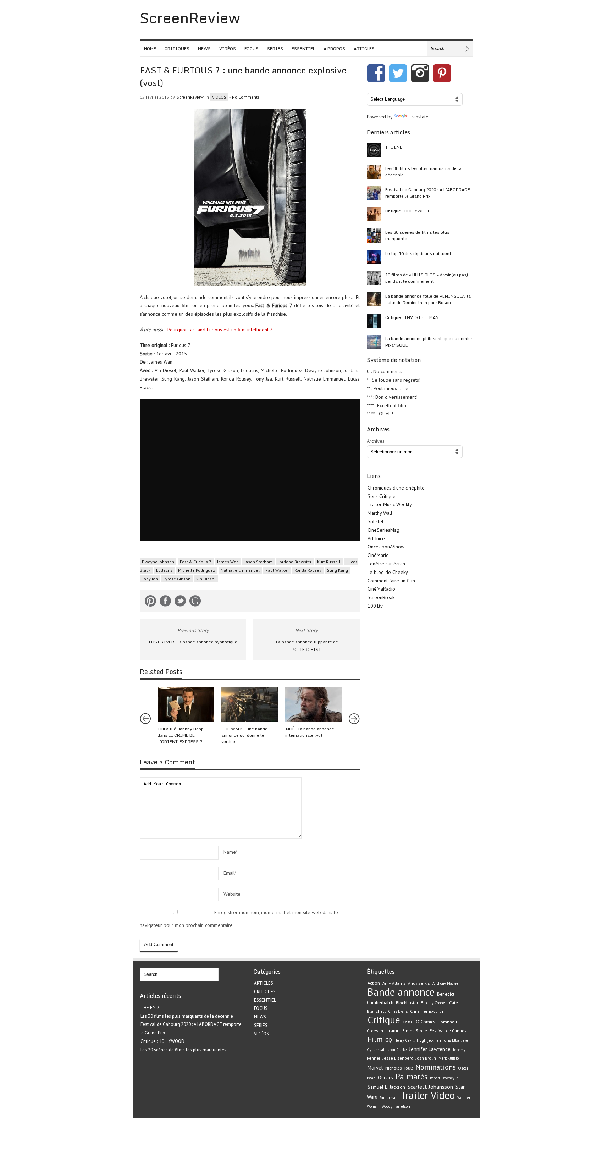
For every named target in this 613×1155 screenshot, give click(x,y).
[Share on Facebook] (165, 602)
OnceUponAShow (386, 546)
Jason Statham (258, 561)
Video (443, 1095)
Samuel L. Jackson (386, 1087)
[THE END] (374, 150)
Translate (419, 117)
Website (232, 894)
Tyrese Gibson (177, 578)
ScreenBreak (381, 597)
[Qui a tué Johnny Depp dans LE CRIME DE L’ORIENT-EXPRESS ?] (186, 704)
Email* (230, 873)
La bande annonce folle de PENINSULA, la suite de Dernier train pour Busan (428, 299)
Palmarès (411, 1076)
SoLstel (375, 521)
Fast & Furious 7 (195, 561)
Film (375, 1039)
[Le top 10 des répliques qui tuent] (374, 257)
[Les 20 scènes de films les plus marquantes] (374, 235)
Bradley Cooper (434, 1002)
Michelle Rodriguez (196, 570)
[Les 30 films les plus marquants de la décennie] (374, 172)
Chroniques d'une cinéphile (396, 488)
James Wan (228, 561)
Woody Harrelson (396, 1106)
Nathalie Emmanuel (240, 570)
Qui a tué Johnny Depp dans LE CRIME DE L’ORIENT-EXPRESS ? (181, 735)
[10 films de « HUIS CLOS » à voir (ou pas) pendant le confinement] (374, 278)
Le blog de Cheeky (388, 572)
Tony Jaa (150, 578)
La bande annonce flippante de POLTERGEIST (307, 646)
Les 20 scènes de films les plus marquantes (417, 235)
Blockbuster (407, 1002)
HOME (150, 48)
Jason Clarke (397, 1049)
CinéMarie (378, 555)
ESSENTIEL (303, 48)
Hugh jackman (429, 1040)
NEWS (204, 48)
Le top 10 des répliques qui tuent (418, 253)
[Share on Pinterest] (150, 602)
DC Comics (425, 1022)
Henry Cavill (404, 1040)
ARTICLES (364, 48)
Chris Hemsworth (426, 1011)
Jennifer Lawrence (430, 1049)
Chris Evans (398, 1011)
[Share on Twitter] (180, 602)
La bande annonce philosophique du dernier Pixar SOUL (428, 341)
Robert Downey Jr (444, 1078)
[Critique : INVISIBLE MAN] (374, 321)
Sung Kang (337, 570)
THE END (394, 147)
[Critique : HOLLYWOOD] (374, 214)
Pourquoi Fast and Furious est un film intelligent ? (219, 329)
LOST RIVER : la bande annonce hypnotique (193, 642)
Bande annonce (401, 992)
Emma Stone (414, 1030)
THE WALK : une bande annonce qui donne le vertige (244, 735)
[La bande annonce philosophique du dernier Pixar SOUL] (374, 342)
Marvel (375, 1067)
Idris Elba (451, 1040)
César (407, 1021)
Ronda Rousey (307, 570)
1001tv (375, 606)
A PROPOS (334, 48)
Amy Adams (393, 983)
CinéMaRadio (381, 589)
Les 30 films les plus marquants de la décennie (423, 171)
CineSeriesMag (383, 530)
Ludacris (164, 570)
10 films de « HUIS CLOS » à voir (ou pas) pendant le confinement (426, 277)
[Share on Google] (195, 602)
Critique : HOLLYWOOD (408, 211)
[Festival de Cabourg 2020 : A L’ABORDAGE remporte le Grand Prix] (374, 193)
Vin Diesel (206, 578)
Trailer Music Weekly (390, 504)
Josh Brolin (426, 1058)
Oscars (385, 1077)
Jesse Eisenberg (398, 1058)
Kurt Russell (329, 561)
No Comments (246, 97)
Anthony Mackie (445, 983)
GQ (388, 1040)
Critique (384, 1019)
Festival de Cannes (448, 1030)
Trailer (414, 1095)
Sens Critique (382, 496)
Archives (376, 441)
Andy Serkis (419, 983)
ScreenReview (190, 97)
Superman (389, 1097)
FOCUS (251, 48)
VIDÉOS (227, 48)
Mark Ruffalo (448, 1058)
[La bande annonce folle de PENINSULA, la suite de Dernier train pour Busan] (374, 299)
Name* (230, 852)
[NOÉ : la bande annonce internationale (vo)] (313, 704)
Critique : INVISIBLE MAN (412, 317)
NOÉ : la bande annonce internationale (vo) (309, 732)
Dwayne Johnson (158, 561)
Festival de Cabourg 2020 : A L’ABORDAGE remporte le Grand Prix (427, 192)
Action (374, 983)
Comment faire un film (391, 581)
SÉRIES (275, 48)
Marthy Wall (380, 513)
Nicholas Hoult (399, 1068)
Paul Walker (277, 570)
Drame (393, 1030)
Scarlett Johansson (430, 1086)
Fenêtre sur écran (386, 563)
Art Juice (376, 538)
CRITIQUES (177, 48)
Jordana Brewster (294, 561)
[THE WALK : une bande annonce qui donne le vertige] (249, 704)
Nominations (435, 1066)
